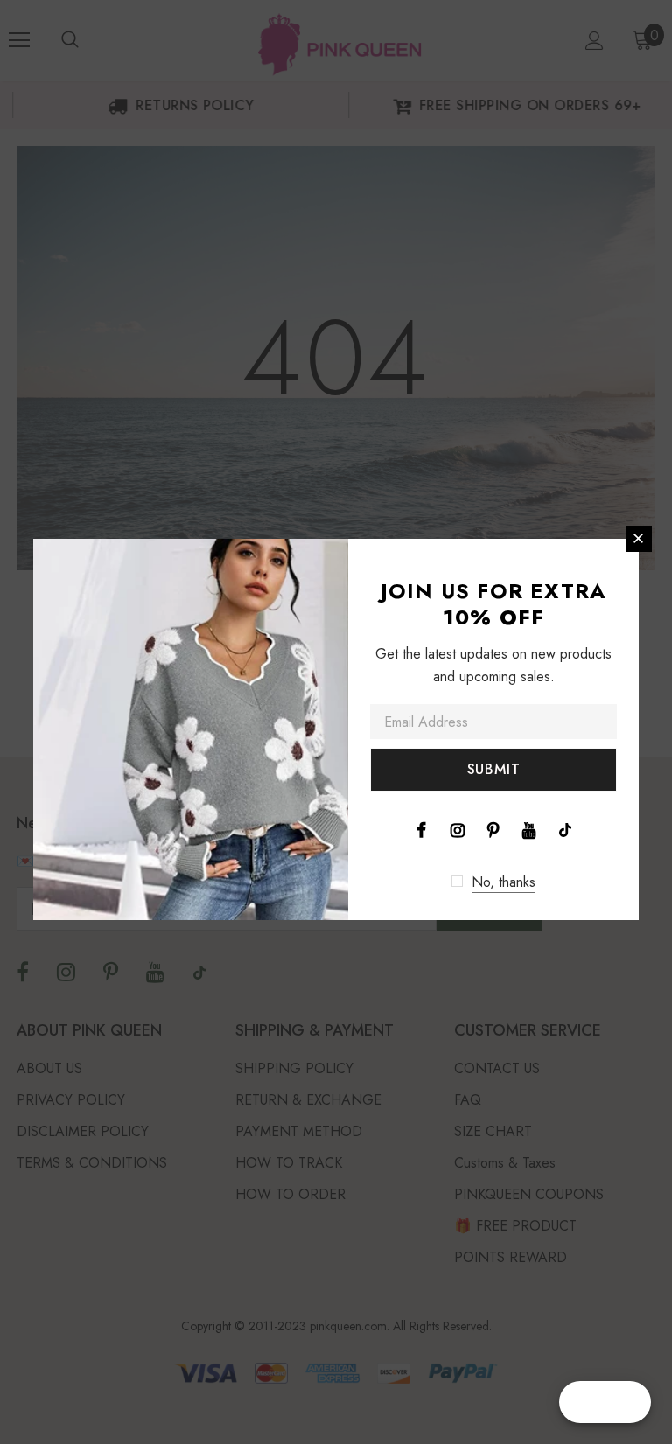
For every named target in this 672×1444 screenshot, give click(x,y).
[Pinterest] (493, 829)
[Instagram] (457, 829)
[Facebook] (422, 829)
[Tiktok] (565, 829)
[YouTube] (529, 829)
